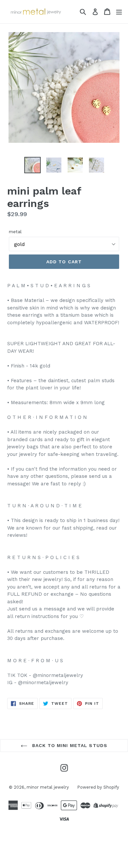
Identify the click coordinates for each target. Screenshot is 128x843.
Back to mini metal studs (69, 745)
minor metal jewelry (48, 787)
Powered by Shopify (98, 787)
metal (15, 231)
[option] (32, 165)
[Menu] (119, 11)
